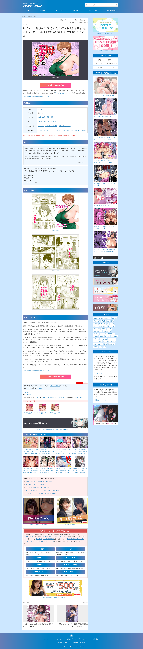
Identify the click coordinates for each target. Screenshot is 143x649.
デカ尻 (50, 121)
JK (108, 323)
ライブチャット (28, 541)
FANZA (37, 397)
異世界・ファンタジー (100, 326)
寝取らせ (114, 318)
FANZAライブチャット (70, 572)
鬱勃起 (84, 130)
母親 (48, 117)
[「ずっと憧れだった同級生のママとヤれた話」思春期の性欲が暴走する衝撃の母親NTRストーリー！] (31, 461)
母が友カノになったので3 (29, 413)
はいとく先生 (97, 341)
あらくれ (96, 339)
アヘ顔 (40, 130)
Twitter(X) (39, 388)
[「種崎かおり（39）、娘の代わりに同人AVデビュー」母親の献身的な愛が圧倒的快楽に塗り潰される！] (80, 461)
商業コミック (112, 60)
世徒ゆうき (111, 344)
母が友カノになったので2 (42, 413)
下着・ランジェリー (65, 126)
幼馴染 (103, 321)
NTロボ (107, 336)
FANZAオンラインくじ (40, 572)
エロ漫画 (45, 536)
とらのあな (51, 397)
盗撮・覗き (97, 328)
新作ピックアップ (112, 63)
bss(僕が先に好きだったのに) (102, 318)
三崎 (105, 344)
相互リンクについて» (100, 400)
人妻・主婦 (41, 117)
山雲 (100, 346)
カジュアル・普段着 (51, 126)
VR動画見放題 (39, 541)
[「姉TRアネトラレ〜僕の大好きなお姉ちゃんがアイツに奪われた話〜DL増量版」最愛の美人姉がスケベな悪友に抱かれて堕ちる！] (63, 461)
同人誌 (51, 536)
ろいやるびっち (98, 344)
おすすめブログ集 (71, 639)
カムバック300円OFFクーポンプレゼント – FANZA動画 (42, 490)
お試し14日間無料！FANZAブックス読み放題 (38, 481)
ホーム (29, 10)
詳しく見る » (98, 373)
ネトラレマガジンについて (57, 639)
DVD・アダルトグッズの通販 (75, 539)
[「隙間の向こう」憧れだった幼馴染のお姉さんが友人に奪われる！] (47, 442)
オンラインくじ (49, 541)
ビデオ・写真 (65, 130)
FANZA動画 (40, 549)
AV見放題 (39, 539)
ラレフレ (96, 334)
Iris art (96, 336)
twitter (76, 397)
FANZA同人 (40, 558)
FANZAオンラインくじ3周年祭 (34, 484)
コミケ (96, 323)
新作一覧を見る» (99, 258)
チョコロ (109, 328)
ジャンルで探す (59, 10)
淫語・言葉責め (75, 130)
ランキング (102, 323)
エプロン (41, 126)
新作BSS (75, 10)
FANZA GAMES (70, 558)
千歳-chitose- (98, 331)
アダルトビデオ (28, 536)
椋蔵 (104, 346)
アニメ (112, 67)
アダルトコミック (92, 10)
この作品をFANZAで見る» (55, 85)
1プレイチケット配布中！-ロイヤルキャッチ (38, 487)
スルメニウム (112, 339)
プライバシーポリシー (84, 639)
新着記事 (42, 10)
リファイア (56, 77)
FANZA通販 (40, 565)
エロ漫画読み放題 (48, 539)
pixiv (81, 397)
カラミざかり (107, 331)
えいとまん (106, 341)
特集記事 (99, 67)
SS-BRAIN (114, 336)
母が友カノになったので (62, 93)
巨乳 (54, 121)
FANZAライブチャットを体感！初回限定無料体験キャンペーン (44, 493)
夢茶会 (96, 346)
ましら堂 (113, 341)
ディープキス (56, 130)
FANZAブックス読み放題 (70, 565)
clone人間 (103, 334)
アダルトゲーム (59, 536)
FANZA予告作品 (111, 10)
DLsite (44, 397)
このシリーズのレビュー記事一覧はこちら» (36, 96)
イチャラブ (47, 130)
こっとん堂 (103, 339)
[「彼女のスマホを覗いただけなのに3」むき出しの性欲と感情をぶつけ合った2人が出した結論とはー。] (47, 461)
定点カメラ (111, 326)
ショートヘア (42, 121)
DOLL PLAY (111, 334)
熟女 (52, 117)
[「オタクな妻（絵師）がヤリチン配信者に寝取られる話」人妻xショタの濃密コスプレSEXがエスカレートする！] (80, 442)
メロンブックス (61, 397)
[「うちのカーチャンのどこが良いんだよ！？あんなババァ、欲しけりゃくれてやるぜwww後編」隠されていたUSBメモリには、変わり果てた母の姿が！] (63, 442)
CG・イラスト (99, 63)
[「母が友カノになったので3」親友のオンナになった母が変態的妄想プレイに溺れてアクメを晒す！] (31, 442)
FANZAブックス (70, 549)
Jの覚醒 (101, 336)
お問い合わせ (96, 639)
